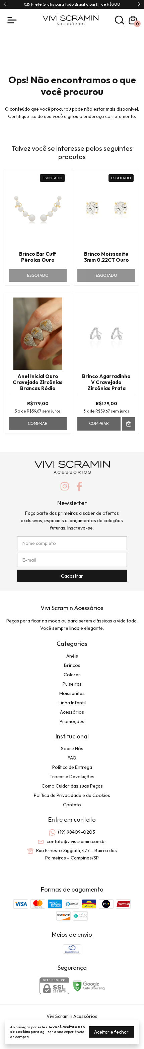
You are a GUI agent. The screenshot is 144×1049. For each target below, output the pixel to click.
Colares (72, 675)
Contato (72, 805)
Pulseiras (72, 684)
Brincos (72, 665)
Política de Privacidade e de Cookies (72, 795)
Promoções (72, 721)
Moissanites (72, 693)
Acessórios (72, 712)
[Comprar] (128, 424)
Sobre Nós (72, 748)
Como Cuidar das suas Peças (72, 786)
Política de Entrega (72, 767)
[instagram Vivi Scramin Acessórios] (64, 486)
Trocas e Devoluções (72, 777)
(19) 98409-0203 (76, 832)
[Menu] (13, 20)
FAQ (72, 758)
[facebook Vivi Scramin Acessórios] (79, 486)
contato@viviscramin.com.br (76, 841)
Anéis (72, 656)
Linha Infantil (72, 703)
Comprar (99, 423)
